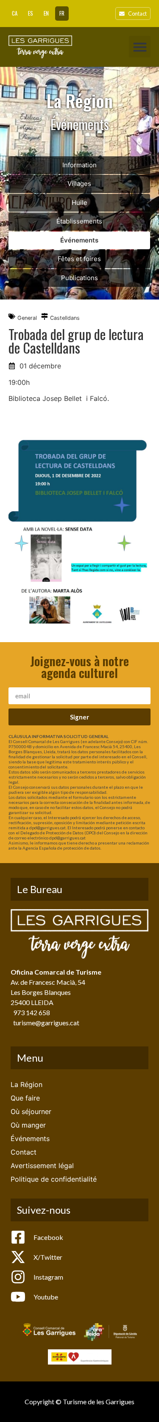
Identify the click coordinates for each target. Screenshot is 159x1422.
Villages (79, 184)
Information (79, 165)
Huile (79, 203)
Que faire (25, 1098)
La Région (26, 1084)
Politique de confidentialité (54, 1179)
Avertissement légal (42, 1165)
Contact (23, 1152)
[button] (140, 46)
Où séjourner (31, 1111)
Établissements (79, 221)
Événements (79, 240)
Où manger (28, 1125)
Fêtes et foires (79, 259)
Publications (79, 278)
